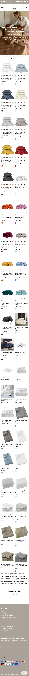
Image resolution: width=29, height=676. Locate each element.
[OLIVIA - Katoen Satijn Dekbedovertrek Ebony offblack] (7, 318)
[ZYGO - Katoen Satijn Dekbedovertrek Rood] (21, 149)
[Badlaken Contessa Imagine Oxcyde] (7, 459)
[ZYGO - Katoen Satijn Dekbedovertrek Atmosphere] (21, 121)
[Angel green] (18, 184)
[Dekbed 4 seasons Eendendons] (21, 370)
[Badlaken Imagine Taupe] (7, 436)
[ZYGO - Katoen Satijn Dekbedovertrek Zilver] (7, 121)
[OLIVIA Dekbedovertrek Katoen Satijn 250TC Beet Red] (7, 233)
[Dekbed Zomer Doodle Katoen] (7, 391)
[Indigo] (7, 75)
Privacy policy (4, 630)
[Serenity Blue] (20, 184)
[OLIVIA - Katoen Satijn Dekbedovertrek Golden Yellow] (7, 262)
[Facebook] (1, 672)
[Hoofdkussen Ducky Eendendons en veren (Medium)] (21, 344)
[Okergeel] (10, 75)
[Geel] (2, 166)
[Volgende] (17, 595)
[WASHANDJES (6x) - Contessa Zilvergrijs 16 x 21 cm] (21, 507)
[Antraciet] (16, 426)
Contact (3, 611)
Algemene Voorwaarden (7, 615)
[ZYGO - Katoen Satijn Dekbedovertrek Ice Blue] (21, 67)
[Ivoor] (9, 75)
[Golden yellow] (15, 186)
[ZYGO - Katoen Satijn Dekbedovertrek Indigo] (7, 94)
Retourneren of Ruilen (6, 628)
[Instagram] (4, 672)
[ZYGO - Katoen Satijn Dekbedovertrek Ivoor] (21, 94)
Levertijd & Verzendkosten (7, 626)
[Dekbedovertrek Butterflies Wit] (21, 319)
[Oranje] (26, 184)
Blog (2, 619)
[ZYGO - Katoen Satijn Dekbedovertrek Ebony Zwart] (7, 176)
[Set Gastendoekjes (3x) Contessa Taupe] (21, 532)
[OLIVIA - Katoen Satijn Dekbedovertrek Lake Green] (7, 290)
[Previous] (1, 2)
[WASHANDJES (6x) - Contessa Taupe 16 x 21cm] (7, 556)
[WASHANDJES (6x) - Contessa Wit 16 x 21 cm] (7, 507)
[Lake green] (17, 184)
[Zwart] (6, 75)
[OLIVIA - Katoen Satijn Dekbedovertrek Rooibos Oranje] (7, 205)
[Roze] (15, 184)
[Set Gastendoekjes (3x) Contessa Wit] (21, 483)
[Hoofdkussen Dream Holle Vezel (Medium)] (7, 370)
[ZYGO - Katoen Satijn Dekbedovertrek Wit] (7, 67)
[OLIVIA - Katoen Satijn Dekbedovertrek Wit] (21, 176)
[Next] (27, 2)
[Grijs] (2, 138)
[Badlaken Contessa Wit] (21, 459)
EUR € (7, 657)
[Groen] (2, 309)
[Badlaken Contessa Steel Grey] (21, 412)
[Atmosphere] (3, 75)
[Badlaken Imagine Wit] (21, 436)
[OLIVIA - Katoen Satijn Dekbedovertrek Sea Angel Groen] (21, 290)
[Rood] (5, 75)
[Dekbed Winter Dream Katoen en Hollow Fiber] (7, 412)
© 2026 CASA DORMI (5, 674)
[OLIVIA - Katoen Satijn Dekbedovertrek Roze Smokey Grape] (21, 205)
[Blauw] (16, 84)
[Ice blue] (2, 75)
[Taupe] (16, 139)
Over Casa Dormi (5, 613)
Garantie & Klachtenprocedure (8, 617)
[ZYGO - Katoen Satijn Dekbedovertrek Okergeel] (7, 149)
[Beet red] (21, 184)
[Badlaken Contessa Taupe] (7, 532)
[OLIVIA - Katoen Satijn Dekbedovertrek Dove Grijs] (21, 233)
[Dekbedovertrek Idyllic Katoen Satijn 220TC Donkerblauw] (7, 344)
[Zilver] (12, 75)
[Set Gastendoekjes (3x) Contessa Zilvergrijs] (7, 483)
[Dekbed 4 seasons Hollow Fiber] (21, 391)
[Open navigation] (6, 7)
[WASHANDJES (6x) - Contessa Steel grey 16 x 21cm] (21, 556)
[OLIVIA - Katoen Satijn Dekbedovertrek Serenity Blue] (21, 262)
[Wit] (2, 77)
